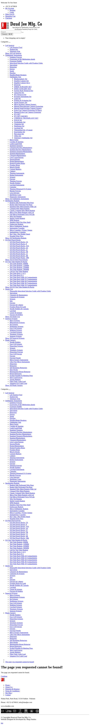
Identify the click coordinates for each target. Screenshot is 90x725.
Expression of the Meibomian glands (22, 59)
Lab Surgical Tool (16, 47)
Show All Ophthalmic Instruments (17, 199)
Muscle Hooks (15, 167)
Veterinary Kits (15, 51)
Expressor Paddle (16, 61)
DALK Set (18, 120)
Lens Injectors (14, 193)
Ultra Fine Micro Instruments (20, 362)
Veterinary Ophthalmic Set (23, 138)
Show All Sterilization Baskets (15, 238)
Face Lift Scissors (16, 328)
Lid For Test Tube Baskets (19, 271)
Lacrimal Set (18, 128)
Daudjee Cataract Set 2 (22, 83)
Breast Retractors (16, 374)
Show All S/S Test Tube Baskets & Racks (19, 287)
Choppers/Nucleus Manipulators (21, 148)
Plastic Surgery (10, 340)
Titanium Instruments (17, 173)
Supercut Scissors (11, 319)
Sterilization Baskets (12, 201)
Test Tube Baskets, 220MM (19, 267)
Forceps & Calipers (16, 305)
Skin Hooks (14, 370)
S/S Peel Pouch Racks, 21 (19, 250)
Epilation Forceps (16, 57)
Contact (8, 695)
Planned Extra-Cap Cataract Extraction (27, 112)
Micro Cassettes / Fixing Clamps (21, 230)
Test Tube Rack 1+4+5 (18, 273)
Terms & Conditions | (12, 691)
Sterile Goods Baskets (17, 218)
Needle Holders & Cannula (19, 309)
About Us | (9, 687)
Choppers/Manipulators (18, 155)
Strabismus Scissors (16, 326)
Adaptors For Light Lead (18, 383)
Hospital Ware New (16, 236)
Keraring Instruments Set (22, 96)
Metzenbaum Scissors (17, 322)
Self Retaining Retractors (18, 368)
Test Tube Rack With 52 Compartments (23, 279)
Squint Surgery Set (20, 102)
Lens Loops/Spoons (16, 157)
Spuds (12, 71)
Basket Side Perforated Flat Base (21, 205)
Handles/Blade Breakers (18, 75)
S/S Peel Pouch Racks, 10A (19, 246)
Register (12, 10)
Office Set (17, 136)
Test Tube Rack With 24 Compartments (23, 277)
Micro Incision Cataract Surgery (25, 104)
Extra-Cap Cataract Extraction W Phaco (28, 110)
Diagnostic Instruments (18, 197)
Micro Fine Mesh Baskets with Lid (22, 212)
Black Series (14, 140)
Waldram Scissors (16, 330)
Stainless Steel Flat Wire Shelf (20, 222)
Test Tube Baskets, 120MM (19, 265)
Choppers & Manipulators (19, 295)
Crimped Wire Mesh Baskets (20, 208)
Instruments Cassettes (17, 228)
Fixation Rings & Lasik (18, 307)
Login (12, 12)
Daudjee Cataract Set (21, 81)
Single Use (9, 289)
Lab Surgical (9, 45)
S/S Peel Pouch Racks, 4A (19, 248)
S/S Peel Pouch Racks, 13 (19, 254)
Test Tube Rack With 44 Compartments (23, 281)
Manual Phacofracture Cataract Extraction (28, 106)
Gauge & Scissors (16, 313)
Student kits (14, 49)
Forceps (12, 179)
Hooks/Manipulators (17, 161)
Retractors (13, 67)
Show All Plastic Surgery (14, 385)
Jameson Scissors (16, 336)
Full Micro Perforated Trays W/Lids (22, 214)
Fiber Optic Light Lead (18, 381)
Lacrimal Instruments (17, 185)
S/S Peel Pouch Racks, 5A (19, 242)
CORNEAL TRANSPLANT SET (26, 118)
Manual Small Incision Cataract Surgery (28, 108)
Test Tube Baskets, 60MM (19, 264)
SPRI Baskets (14, 220)
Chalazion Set (19, 124)
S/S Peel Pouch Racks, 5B (19, 252)
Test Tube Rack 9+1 (17, 275)
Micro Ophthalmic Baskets (19, 226)
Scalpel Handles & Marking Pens (21, 376)
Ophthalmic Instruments (13, 55)
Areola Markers (15, 379)
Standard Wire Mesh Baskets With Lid (23, 207)
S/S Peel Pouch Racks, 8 (18, 244)
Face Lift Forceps (16, 354)
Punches (12, 73)
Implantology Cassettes (18, 232)
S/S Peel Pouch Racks (13, 240)
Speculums (13, 65)
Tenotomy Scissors (16, 334)
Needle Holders (15, 183)
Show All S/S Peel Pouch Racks (16, 260)
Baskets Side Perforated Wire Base (22, 203)
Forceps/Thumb (15, 358)
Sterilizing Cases (15, 195)
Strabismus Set (19, 126)
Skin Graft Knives (16, 377)
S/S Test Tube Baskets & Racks (16, 262)
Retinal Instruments (16, 175)
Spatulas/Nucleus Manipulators (20, 150)
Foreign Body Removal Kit (23, 91)
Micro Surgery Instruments (19, 360)
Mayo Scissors (15, 321)
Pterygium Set (19, 134)
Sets (11, 301)
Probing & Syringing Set (22, 100)
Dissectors (13, 364)
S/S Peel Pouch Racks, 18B (19, 258)
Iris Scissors (14, 324)
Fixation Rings (15, 165)
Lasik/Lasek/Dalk (16, 144)
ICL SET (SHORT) (21, 116)
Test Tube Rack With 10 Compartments (23, 285)
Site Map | (8, 693)
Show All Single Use (12, 317)
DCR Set (17, 85)
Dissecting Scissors (16, 346)
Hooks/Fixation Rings (17, 163)
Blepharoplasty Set (20, 79)
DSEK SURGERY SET (22, 89)
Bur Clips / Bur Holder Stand (20, 234)
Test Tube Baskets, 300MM (19, 269)
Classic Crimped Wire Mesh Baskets (22, 210)
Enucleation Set (19, 132)
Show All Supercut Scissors (14, 338)
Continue (4, 676)
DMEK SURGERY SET (23, 87)
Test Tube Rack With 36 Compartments (23, 283)
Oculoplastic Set (19, 122)
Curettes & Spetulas (16, 142)
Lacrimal (13, 311)
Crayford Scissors (16, 332)
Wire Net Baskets (16, 216)
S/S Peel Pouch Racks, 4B (19, 256)
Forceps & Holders (16, 315)
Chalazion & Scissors (17, 297)
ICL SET (17, 114)
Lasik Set (17, 98)
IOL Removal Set (20, 95)
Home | (7, 685)
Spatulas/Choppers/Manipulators (21, 152)
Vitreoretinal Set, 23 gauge (23, 130)
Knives (12, 69)
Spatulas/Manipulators (17, 153)
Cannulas (13, 187)
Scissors (12, 177)
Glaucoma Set (19, 93)
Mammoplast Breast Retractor (20, 372)
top (2, 723)
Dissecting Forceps (16, 352)
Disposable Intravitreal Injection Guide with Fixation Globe (30, 291)
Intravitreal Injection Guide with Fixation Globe (26, 63)
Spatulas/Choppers (16, 146)
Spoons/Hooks (15, 159)
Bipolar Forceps (15, 191)
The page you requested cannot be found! (19, 662)
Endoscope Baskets (16, 224)
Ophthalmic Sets (15, 77)
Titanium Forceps (16, 181)
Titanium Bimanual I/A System (20, 189)
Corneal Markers (15, 169)
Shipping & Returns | (12, 689)
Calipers (12, 171)
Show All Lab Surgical (13, 53)
